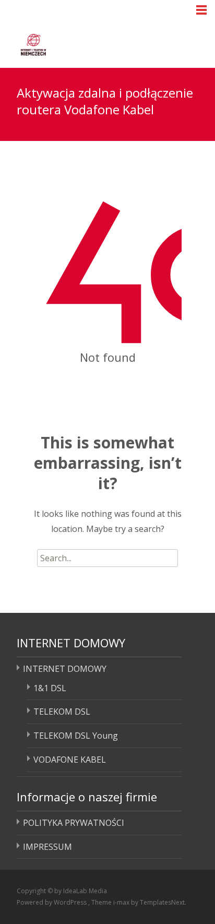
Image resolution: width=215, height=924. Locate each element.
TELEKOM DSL (61, 711)
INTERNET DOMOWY (64, 668)
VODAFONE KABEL (69, 759)
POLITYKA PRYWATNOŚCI (73, 822)
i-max (122, 902)
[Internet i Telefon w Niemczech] (73, 43)
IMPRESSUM (47, 846)
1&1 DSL (49, 688)
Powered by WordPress (52, 902)
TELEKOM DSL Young (75, 735)
